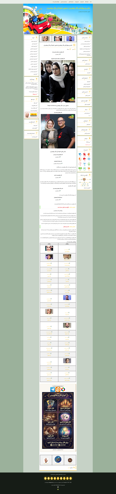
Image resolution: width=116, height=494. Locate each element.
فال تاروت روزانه (34, 41)
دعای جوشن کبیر (87, 113)
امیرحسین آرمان (67, 364)
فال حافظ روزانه (34, 105)
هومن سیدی (67, 292)
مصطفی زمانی (49, 270)
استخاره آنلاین (71, 2)
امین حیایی (49, 344)
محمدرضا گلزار (49, 292)
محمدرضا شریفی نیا (67, 260)
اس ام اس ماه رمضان (86, 51)
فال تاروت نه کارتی (34, 61)
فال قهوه (88, 81)
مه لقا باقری (67, 374)
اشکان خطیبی (67, 355)
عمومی (69, 468)
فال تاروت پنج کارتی (33, 56)
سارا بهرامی (67, 369)
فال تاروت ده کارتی (34, 64)
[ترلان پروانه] (58, 39)
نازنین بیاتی (49, 287)
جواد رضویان (67, 334)
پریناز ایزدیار (67, 306)
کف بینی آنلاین (87, 95)
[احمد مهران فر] (70, 39)
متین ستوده (49, 260)
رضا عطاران (49, 355)
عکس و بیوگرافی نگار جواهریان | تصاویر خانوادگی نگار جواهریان (68, 8)
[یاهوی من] (70, 478)
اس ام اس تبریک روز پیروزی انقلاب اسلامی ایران (85, 54)
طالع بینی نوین (34, 128)
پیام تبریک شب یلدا (34, 110)
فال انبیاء (88, 73)
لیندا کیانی (67, 270)
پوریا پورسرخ (67, 251)
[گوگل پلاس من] (52, 478)
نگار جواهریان (49, 369)
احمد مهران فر (67, 301)
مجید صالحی (49, 328)
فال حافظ (86, 2)
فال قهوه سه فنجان (87, 84)
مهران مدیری (49, 374)
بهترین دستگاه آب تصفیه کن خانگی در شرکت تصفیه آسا (31, 83)
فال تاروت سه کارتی (33, 51)
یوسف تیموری (49, 380)
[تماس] (58, 478)
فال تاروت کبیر (34, 44)
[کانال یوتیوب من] (48, 478)
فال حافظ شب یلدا (34, 108)
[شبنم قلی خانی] (46, 39)
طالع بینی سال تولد (87, 188)
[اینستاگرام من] (61, 478)
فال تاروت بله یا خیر (33, 71)
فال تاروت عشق (34, 66)
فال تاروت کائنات (34, 46)
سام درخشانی (67, 350)
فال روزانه (76, 2)
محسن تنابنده (49, 306)
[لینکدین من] (45, 478)
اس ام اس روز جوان (87, 46)
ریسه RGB (88, 142)
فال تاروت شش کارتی (33, 59)
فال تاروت (81, 2)
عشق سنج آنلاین (87, 133)
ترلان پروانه (49, 251)
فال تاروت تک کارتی (33, 49)
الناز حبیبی (49, 276)
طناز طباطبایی (49, 265)
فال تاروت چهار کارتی (33, 54)
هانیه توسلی (49, 301)
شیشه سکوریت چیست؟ (33, 91)
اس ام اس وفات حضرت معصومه (85, 49)
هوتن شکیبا (67, 344)
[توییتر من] (55, 478)
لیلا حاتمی (67, 281)
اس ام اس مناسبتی (64, 2)
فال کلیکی (88, 124)
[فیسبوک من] (64, 478)
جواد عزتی (67, 339)
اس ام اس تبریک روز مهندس (85, 44)
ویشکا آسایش (67, 276)
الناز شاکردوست (49, 334)
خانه (90, 2)
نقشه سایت (53, 485)
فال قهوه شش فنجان (86, 86)
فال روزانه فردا (34, 137)
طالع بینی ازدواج (87, 104)
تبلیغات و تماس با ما (56, 2)
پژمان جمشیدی (67, 320)
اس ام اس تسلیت (87, 41)
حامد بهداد (67, 314)
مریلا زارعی (49, 339)
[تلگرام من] (67, 478)
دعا (89, 115)
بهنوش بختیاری (67, 287)
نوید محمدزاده (67, 265)
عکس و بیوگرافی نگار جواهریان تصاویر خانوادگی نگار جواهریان (58, 45)
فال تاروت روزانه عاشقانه (33, 69)
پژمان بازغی (67, 328)
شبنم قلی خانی (49, 314)
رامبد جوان (49, 320)
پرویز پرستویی (67, 380)
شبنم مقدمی (49, 281)
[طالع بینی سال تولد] (84, 183)
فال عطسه (35, 125)
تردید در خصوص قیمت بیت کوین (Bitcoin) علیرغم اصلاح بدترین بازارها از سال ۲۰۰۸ (31, 88)
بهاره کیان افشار (49, 350)
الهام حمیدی (49, 364)
